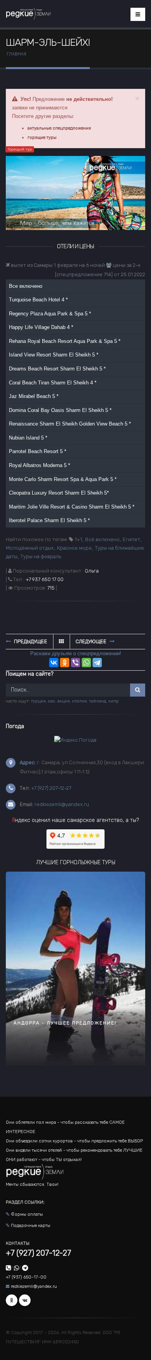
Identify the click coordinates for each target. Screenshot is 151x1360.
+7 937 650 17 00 (44, 579)
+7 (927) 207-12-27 (51, 788)
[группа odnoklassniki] (11, 1300)
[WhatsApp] (86, 662)
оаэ (51, 701)
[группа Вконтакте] (25, 1300)
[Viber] (75, 662)
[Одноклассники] (64, 662)
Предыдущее (30, 641)
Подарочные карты (30, 1225)
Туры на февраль (41, 556)
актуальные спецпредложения (59, 128)
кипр (113, 701)
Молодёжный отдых (30, 548)
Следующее (92, 641)
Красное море (74, 548)
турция (38, 701)
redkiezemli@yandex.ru (61, 804)
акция (63, 701)
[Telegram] (97, 662)
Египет (131, 539)
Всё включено (102, 539)
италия (79, 701)
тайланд (97, 701)
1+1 (78, 539)
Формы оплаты (27, 1214)
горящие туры (42, 137)
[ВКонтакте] (53, 662)
